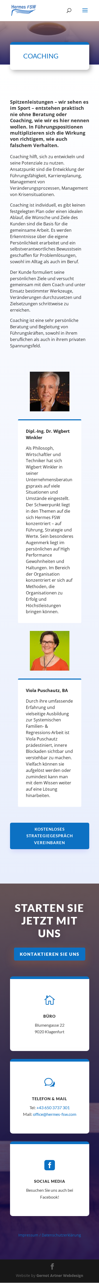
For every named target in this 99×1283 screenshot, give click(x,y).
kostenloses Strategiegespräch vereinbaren (49, 836)
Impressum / (30, 1234)
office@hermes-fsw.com (54, 1114)
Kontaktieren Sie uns (49, 954)
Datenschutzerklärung (61, 1234)
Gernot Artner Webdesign (59, 1275)
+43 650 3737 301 (53, 1107)
